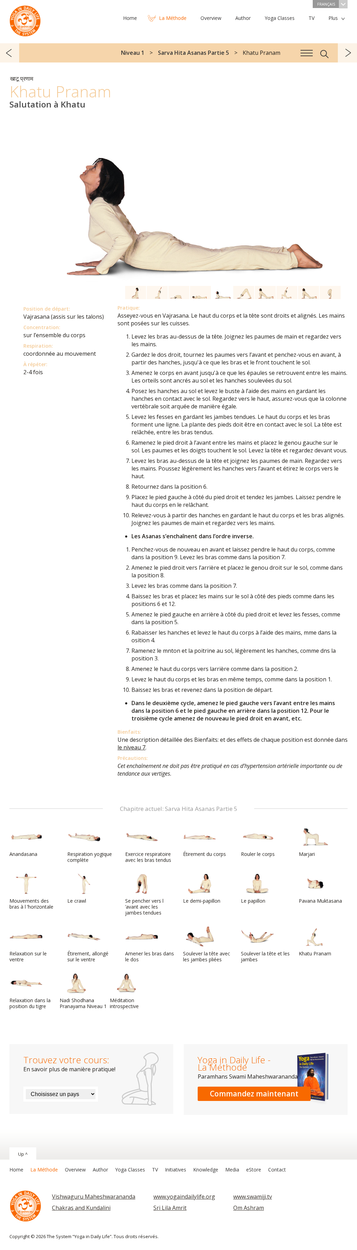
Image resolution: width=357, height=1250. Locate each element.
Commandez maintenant (254, 1094)
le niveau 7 (131, 747)
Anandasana (23, 854)
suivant (347, 52)
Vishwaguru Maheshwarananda (93, 1196)
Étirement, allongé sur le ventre (87, 956)
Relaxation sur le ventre (28, 956)
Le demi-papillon (201, 900)
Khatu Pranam (315, 953)
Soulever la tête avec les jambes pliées (206, 956)
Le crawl (76, 900)
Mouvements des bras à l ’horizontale (31, 903)
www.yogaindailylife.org (184, 1196)
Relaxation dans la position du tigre (30, 1003)
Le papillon (253, 900)
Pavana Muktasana (320, 900)
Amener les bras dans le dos (149, 956)
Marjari (307, 854)
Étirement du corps (204, 854)
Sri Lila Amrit (170, 1208)
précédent (9, 52)
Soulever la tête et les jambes (265, 956)
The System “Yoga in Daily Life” (25, 19)
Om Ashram (248, 1208)
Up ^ (23, 1154)
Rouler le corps (258, 854)
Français (326, 4)
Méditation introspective (124, 1003)
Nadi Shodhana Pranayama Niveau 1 (83, 1003)
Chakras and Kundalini (81, 1208)
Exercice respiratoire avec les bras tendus (148, 857)
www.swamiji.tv (252, 1196)
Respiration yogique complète (89, 857)
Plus (333, 18)
